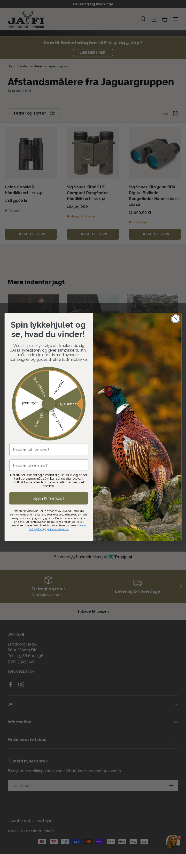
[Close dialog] (176, 319)
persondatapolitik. (58, 529)
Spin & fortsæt (48, 498)
